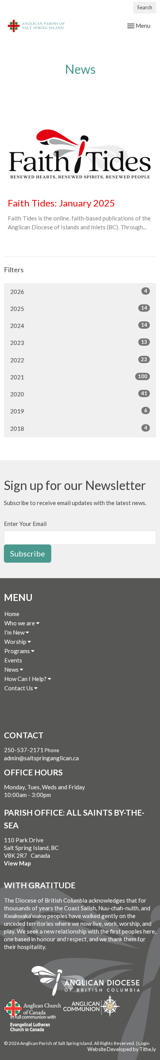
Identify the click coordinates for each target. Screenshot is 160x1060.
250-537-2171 (23, 749)
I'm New (15, 632)
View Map (17, 863)
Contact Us (19, 687)
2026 (78, 291)
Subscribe (27, 553)
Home (11, 613)
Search (144, 7)
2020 (78, 394)
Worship (16, 641)
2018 (78, 428)
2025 (78, 308)
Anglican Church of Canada (33, 1007)
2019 (78, 411)
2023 (78, 342)
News (12, 669)
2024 (78, 325)
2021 (78, 377)
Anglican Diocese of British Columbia (89, 982)
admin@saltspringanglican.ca (41, 757)
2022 (78, 360)
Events (13, 660)
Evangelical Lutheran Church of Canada (30, 1023)
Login (144, 1043)
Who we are (20, 623)
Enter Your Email (25, 523)
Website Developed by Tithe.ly (121, 1049)
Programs (17, 650)
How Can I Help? (26, 678)
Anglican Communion (92, 1006)
